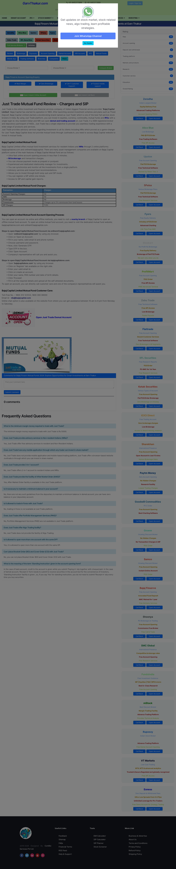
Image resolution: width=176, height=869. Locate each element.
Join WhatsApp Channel (88, 36)
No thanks (88, 43)
